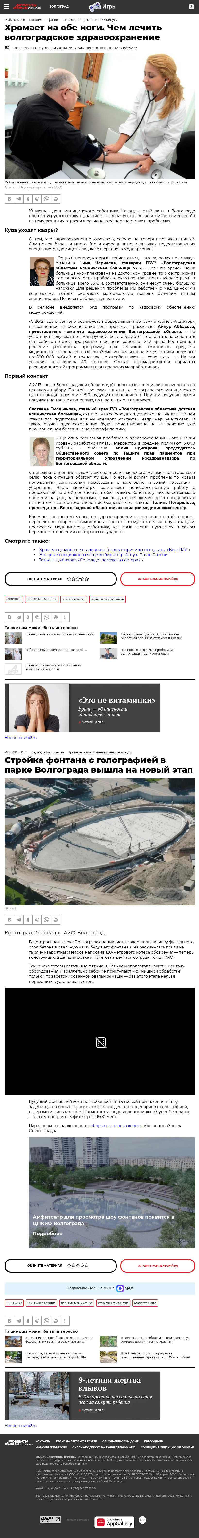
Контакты (43, 1441)
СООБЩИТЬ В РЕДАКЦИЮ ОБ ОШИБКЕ (167, 1447)
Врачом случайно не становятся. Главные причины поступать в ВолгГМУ (113, 549)
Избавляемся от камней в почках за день (56, 650)
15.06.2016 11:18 (15, 20)
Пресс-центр (153, 1441)
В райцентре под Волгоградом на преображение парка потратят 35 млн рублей (156, 1355)
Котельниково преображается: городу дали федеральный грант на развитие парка (58, 1339)
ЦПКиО (10, 908)
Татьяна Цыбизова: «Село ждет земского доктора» (89, 560)
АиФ (58, 187)
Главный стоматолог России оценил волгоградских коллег (53, 667)
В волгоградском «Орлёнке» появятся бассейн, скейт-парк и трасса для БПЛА (55, 1355)
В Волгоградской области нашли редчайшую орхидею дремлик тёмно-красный (155, 1339)
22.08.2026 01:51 (16, 752)
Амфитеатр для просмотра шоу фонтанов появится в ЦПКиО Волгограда (103, 1220)
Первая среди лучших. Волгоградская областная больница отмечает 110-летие (151, 636)
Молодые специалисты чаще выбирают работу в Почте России (103, 555)
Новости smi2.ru (21, 737)
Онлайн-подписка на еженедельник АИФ (103, 1447)
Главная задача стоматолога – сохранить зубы (60, 634)
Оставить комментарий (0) (158, 579)
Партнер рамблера (77, 1519)
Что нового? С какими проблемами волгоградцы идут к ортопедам (147, 651)
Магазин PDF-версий (51, 1447)
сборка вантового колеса (116, 1125)
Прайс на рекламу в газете (76, 1441)
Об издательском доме (120, 1441)
